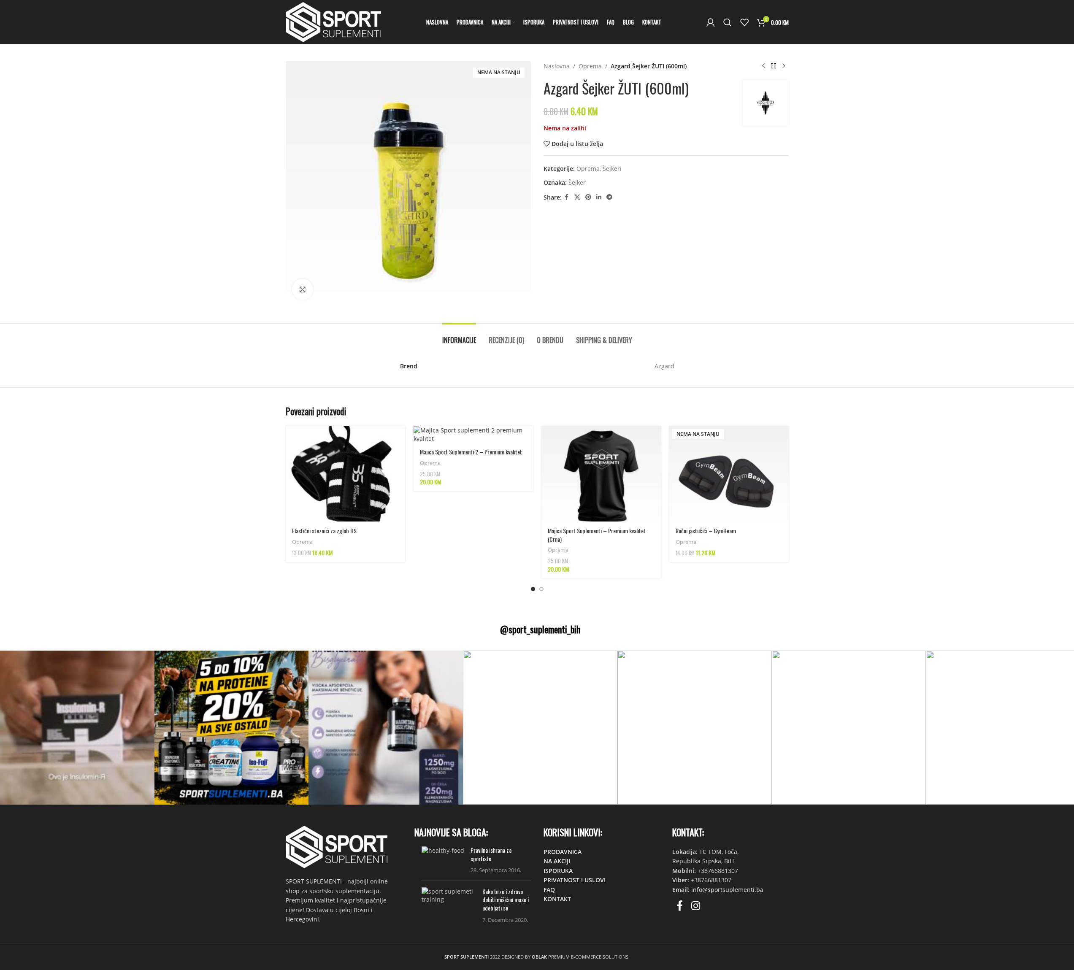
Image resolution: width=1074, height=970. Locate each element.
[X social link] (577, 197)
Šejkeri (612, 169)
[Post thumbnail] (443, 860)
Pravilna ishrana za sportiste (491, 854)
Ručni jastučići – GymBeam (706, 530)
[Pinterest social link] (588, 197)
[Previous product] (763, 66)
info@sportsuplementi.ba (727, 890)
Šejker (577, 182)
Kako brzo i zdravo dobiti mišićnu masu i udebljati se (505, 899)
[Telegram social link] (609, 197)
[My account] (710, 22)
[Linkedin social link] (599, 197)
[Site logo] (333, 21)
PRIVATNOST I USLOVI (575, 880)
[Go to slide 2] (541, 589)
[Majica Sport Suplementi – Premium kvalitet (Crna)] (601, 473)
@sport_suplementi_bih (540, 629)
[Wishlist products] (744, 22)
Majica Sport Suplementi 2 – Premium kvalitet (471, 451)
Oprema (590, 66)
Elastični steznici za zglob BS (324, 530)
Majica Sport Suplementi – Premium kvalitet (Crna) (597, 534)
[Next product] (784, 66)
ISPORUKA (558, 871)
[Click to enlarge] (302, 289)
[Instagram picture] (77, 728)
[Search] (727, 22)
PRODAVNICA (563, 852)
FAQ (549, 890)
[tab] (459, 336)
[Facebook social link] (567, 197)
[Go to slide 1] (533, 589)
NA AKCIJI (557, 861)
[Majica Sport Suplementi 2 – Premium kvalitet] (473, 434)
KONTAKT (557, 899)
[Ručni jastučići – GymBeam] (729, 473)
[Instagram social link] (695, 906)
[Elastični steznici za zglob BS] (345, 473)
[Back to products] (773, 66)
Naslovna (557, 66)
